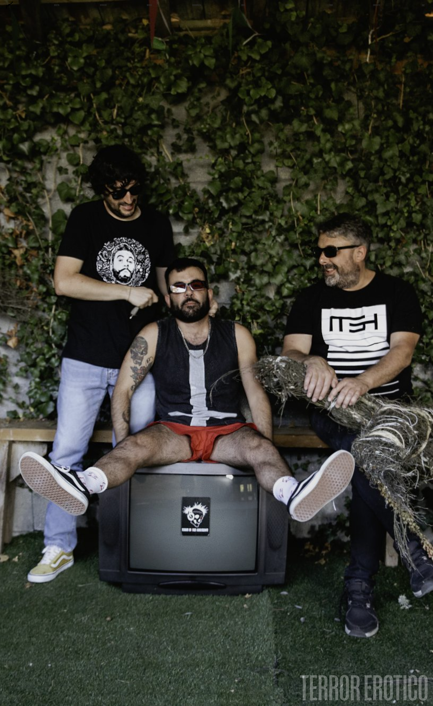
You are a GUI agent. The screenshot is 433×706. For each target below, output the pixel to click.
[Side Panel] (423, 5)
